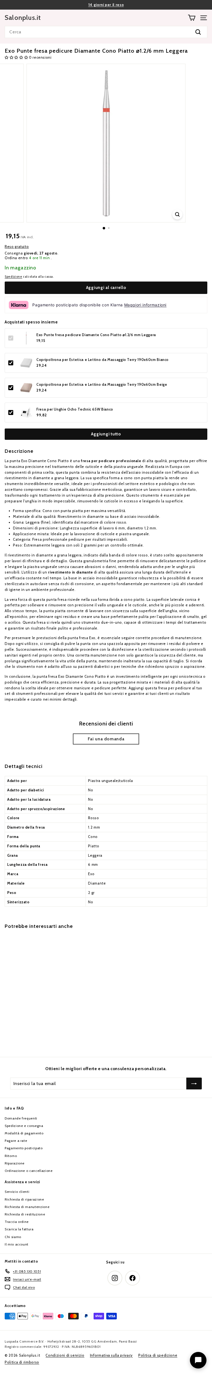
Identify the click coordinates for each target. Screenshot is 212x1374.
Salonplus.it (23, 17)
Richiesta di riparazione (24, 1199)
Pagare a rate (16, 1141)
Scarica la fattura (19, 1229)
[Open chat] (198, 1360)
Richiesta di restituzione (25, 1214)
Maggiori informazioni (145, 304)
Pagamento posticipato (24, 1148)
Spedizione (13, 276)
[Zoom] (177, 214)
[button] (17, 57)
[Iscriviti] (194, 1084)
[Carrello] (191, 18)
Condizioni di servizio (65, 1355)
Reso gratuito (17, 246)
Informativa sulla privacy (111, 1355)
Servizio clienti (17, 1192)
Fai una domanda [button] (106, 738)
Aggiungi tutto (106, 434)
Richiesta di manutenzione (27, 1207)
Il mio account (16, 1244)
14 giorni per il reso (106, 4)
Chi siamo (13, 1237)
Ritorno (11, 1156)
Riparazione (15, 1163)
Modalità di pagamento (24, 1133)
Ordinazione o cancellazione (29, 1171)
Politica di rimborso (22, 1362)
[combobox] (106, 32)
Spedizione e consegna (24, 1126)
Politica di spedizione (157, 1355)
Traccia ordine (17, 1222)
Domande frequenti (21, 1118)
